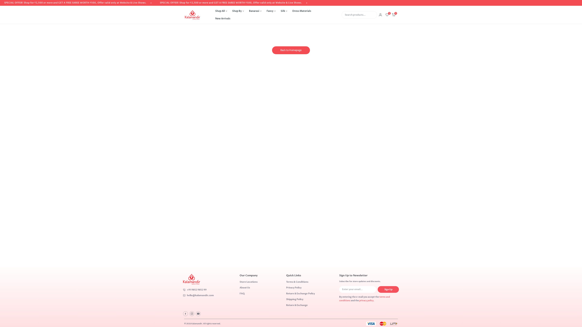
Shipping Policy (294, 299)
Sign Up (388, 289)
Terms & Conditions (297, 281)
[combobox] (359, 15)
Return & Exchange (297, 305)
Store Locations (249, 281)
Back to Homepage (291, 50)
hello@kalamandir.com (200, 295)
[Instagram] (191, 313)
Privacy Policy (293, 287)
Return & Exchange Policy (300, 293)
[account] (380, 15)
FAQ (242, 293)
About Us (245, 287)
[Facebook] (185, 313)
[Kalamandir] (192, 15)
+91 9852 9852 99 (197, 289)
